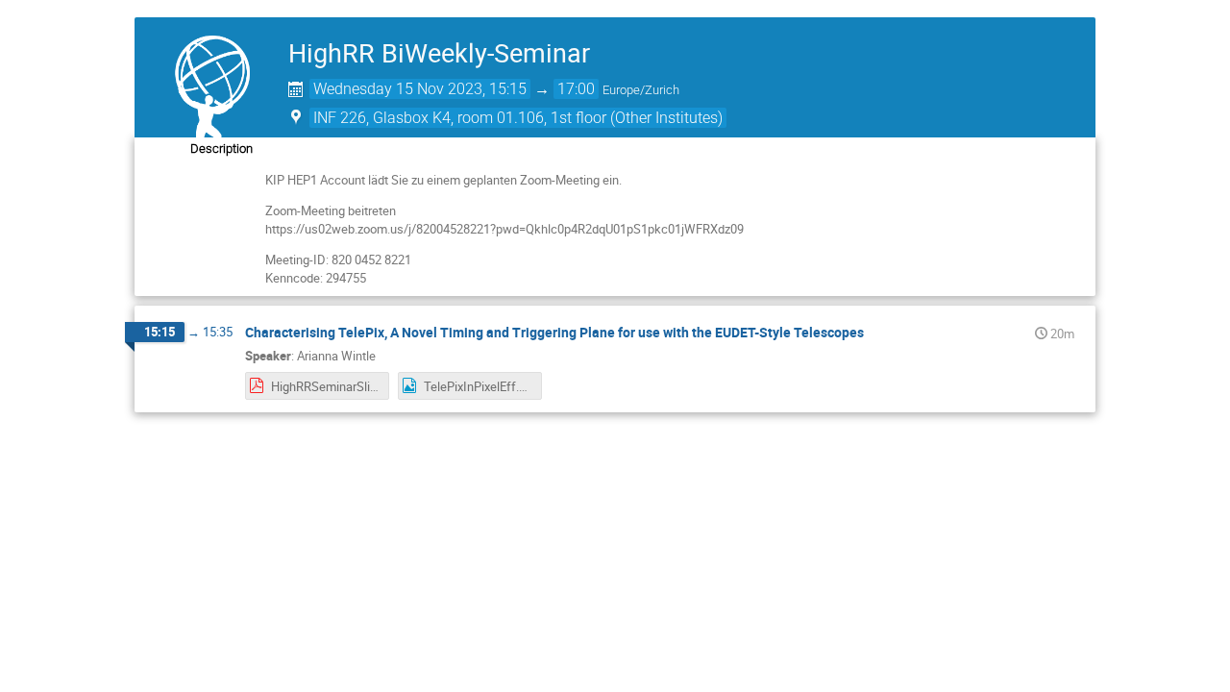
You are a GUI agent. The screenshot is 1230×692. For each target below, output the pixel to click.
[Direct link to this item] (877, 333)
